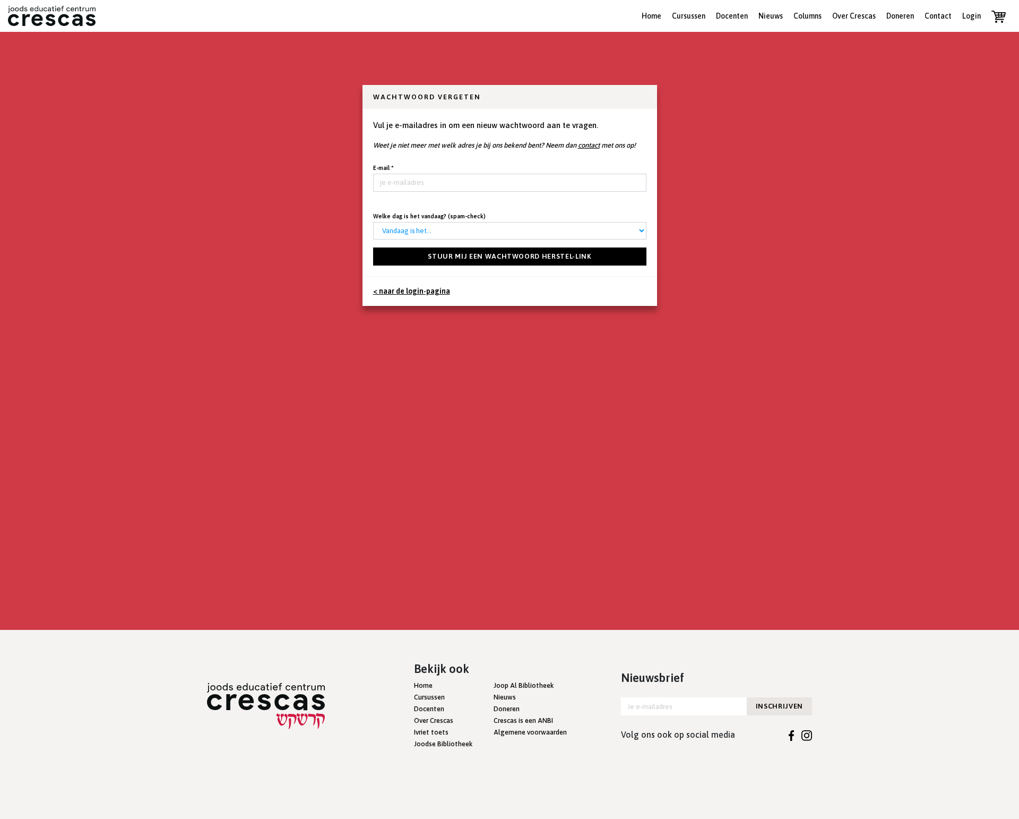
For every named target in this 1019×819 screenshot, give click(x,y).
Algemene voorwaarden (530, 732)
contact (589, 145)
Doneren (900, 16)
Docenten (732, 16)
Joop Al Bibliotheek (524, 685)
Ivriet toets (431, 732)
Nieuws (770, 16)
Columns (807, 16)
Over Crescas (854, 16)
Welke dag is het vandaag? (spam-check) (429, 216)
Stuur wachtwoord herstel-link (509, 256)
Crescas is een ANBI (523, 720)
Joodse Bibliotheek (443, 744)
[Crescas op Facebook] (792, 734)
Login (971, 16)
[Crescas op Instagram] (806, 734)
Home (651, 16)
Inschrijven (779, 706)
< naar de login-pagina (411, 291)
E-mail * (383, 168)
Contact (938, 16)
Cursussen (688, 16)
